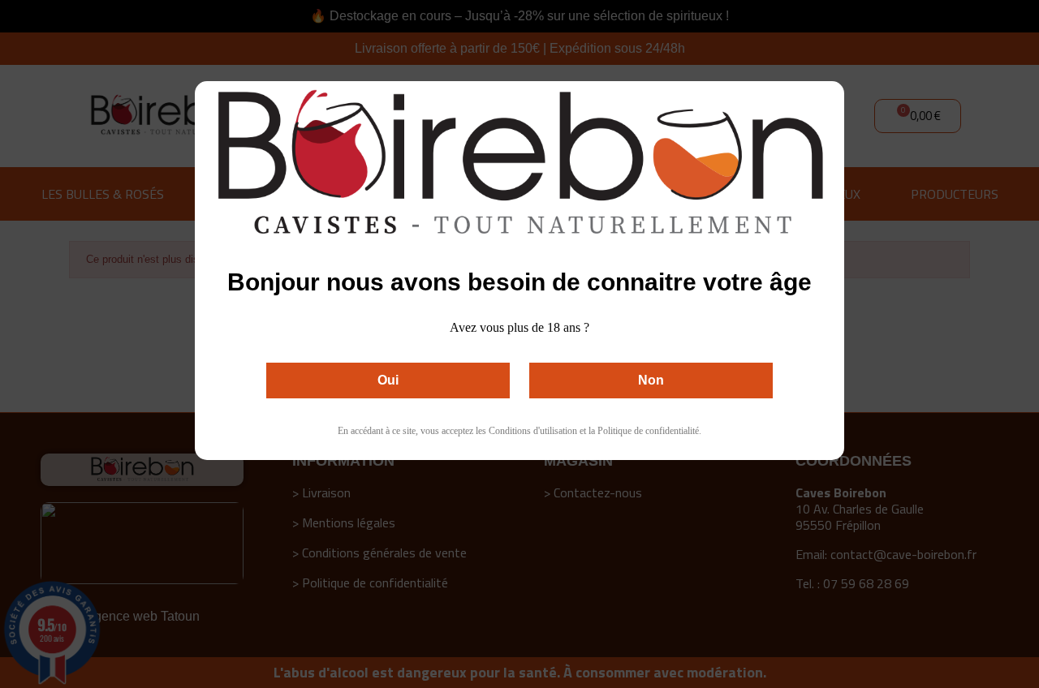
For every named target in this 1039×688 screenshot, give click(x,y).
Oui (388, 380)
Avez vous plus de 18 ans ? (519, 327)
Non (651, 380)
